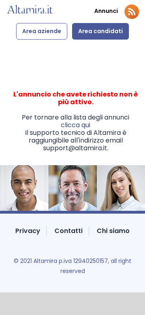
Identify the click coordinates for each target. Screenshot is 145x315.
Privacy (27, 230)
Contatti (68, 230)
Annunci (106, 11)
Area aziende (41, 31)
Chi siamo (113, 230)
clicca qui (75, 125)
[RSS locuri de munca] (131, 11)
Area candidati (100, 31)
